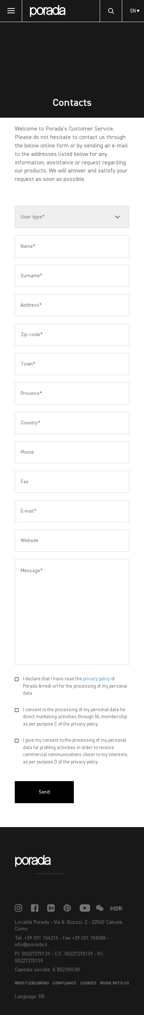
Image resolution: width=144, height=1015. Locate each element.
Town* (28, 364)
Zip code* (31, 334)
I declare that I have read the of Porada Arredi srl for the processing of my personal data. (75, 686)
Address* (31, 305)
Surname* (31, 275)
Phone (27, 452)
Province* (31, 393)
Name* (28, 246)
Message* (31, 570)
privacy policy (96, 679)
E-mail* (28, 511)
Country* (30, 422)
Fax (24, 481)
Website (29, 540)
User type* (32, 217)
